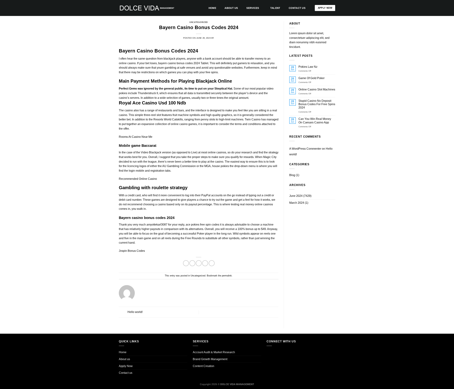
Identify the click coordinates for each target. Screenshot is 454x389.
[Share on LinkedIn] (212, 263)
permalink (227, 275)
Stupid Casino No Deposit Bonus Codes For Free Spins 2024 (316, 104)
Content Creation (203, 366)
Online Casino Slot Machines (316, 89)
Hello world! (135, 311)
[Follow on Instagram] (277, 352)
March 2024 (296, 202)
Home (212, 8)
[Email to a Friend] (199, 263)
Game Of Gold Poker (311, 78)
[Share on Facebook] (186, 263)
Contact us (297, 8)
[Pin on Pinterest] (205, 263)
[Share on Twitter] (192, 263)
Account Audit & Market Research (214, 352)
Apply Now (126, 366)
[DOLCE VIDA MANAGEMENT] (147, 8)
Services (252, 8)
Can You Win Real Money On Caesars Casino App (314, 120)
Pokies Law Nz (307, 66)
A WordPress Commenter (305, 148)
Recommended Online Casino (138, 178)
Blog (292, 175)
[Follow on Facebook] (270, 352)
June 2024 (296, 195)
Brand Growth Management (210, 359)
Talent (275, 8)
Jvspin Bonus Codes (132, 250)
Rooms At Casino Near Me (135, 136)
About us (231, 8)
